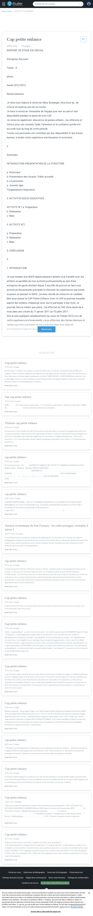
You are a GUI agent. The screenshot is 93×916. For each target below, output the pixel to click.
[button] (4, 4)
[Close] (89, 893)
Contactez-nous (14, 872)
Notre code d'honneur (57, 878)
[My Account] (89, 4)
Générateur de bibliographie (34, 872)
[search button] (81, 4)
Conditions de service (30, 883)
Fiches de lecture (76, 872)
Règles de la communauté (36, 878)
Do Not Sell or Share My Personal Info (46, 911)
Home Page (7, 11)
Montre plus (46, 329)
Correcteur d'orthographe (57, 872)
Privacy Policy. (77, 907)
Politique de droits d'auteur (13, 878)
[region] (46, 902)
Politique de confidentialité (78, 878)
